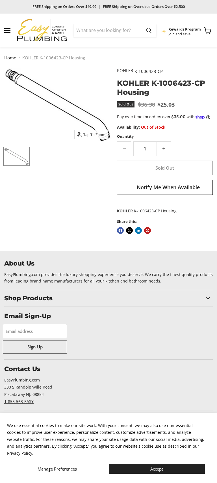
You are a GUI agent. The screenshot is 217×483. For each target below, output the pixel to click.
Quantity (125, 136)
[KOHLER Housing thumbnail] (16, 156)
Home (10, 57)
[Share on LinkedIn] (138, 230)
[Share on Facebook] (120, 230)
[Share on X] (129, 230)
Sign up (35, 347)
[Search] (149, 30)
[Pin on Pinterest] (147, 230)
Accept (156, 469)
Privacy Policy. (20, 453)
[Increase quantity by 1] (164, 148)
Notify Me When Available (168, 187)
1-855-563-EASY (19, 401)
